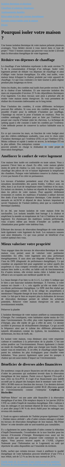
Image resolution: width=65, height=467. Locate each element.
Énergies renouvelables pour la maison (19, 20)
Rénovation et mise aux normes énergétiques (22, 16)
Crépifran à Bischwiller (52, 144)
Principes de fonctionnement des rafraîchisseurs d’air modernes (31, 464)
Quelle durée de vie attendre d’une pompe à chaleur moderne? (30, 461)
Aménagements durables (13, 12)
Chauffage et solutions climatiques (17, 8)
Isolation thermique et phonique (16, 3)
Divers (4, 25)
